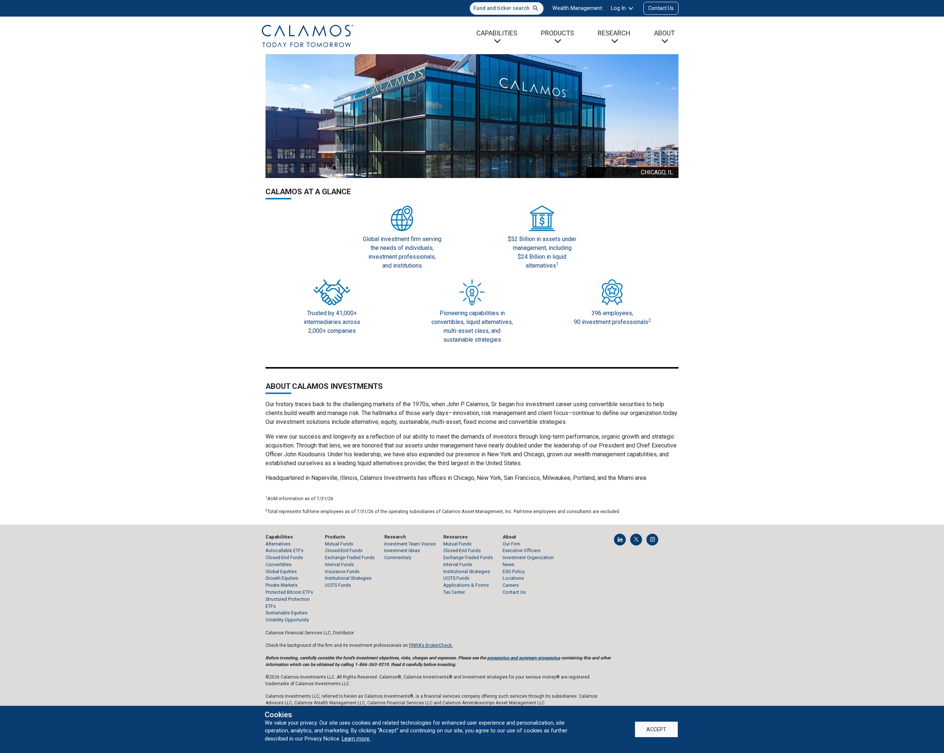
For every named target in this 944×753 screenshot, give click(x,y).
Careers (511, 585)
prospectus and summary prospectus (523, 657)
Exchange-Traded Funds (350, 557)
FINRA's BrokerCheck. (431, 645)
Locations (513, 578)
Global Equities (281, 571)
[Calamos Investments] (307, 35)
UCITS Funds (338, 585)
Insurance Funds (342, 571)
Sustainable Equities (287, 613)
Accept (656, 729)
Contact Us (661, 8)
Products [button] (557, 33)
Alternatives (278, 544)
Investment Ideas (402, 550)
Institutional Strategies (348, 578)
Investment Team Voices (410, 544)
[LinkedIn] (620, 539)
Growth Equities (282, 578)
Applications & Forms (466, 585)
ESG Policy (514, 571)
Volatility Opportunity (287, 620)
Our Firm (511, 544)
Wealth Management (577, 8)
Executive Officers (522, 550)
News (508, 564)
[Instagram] (652, 539)
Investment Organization (528, 557)
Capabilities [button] (496, 33)
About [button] (664, 33)
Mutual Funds (339, 544)
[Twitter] (636, 539)
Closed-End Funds (284, 557)
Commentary (397, 557)
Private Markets (282, 585)
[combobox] (507, 8)
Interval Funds (339, 564)
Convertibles (279, 564)
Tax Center (454, 592)
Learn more (356, 739)
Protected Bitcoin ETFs (289, 592)
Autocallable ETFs (284, 550)
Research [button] (614, 33)
